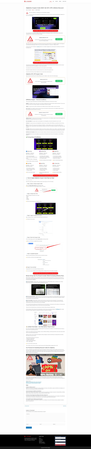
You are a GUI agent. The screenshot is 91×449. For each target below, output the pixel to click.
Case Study (64, 1)
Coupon (56, 1)
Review (60, 1)
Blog (50, 1)
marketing (38, 46)
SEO (53, 1)
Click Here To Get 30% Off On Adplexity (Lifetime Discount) (45, 30)
